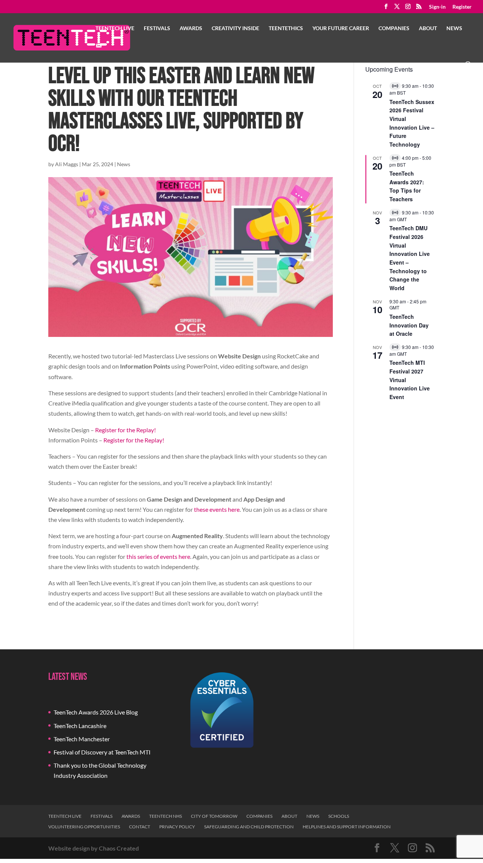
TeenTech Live (114, 28)
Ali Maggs (66, 164)
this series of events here (158, 556)
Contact (139, 826)
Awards (191, 28)
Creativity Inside (235, 28)
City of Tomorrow (214, 816)
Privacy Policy (177, 826)
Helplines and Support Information (347, 826)
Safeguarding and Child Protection (249, 826)
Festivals (157, 28)
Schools (338, 816)
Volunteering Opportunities (84, 826)
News (454, 28)
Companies (393, 28)
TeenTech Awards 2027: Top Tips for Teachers (406, 186)
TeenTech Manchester (82, 738)
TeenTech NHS (165, 816)
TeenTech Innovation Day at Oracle (409, 325)
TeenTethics (286, 28)
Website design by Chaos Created (93, 848)
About (428, 28)
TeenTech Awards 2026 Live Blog (96, 712)
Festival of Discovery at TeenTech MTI (102, 752)
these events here (217, 509)
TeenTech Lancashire (80, 725)
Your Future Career (340, 28)
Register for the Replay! (125, 429)
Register (462, 7)
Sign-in (437, 7)
